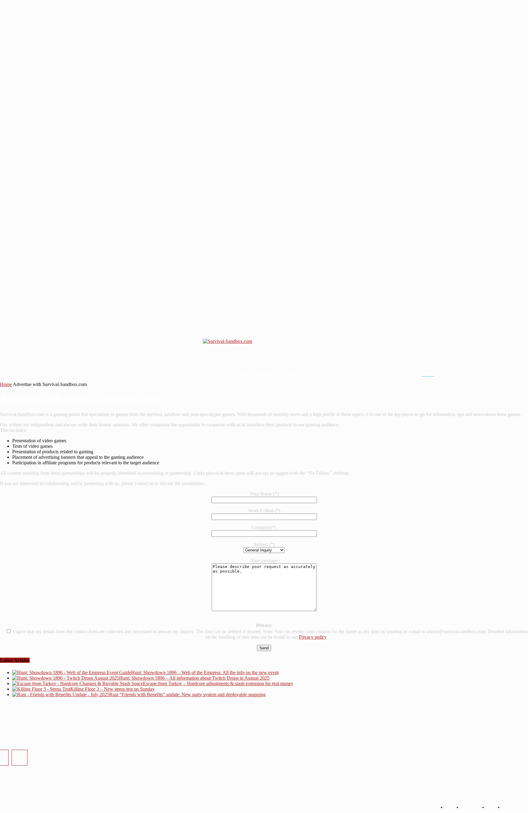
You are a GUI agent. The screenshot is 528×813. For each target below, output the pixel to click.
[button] (435, 374)
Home (6, 384)
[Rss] (20, 758)
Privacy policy (312, 637)
